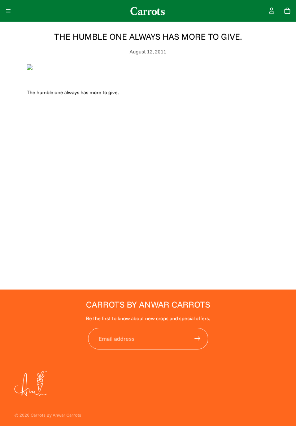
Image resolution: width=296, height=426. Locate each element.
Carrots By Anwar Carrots (56, 415)
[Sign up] (197, 338)
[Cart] (287, 11)
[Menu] (8, 11)
